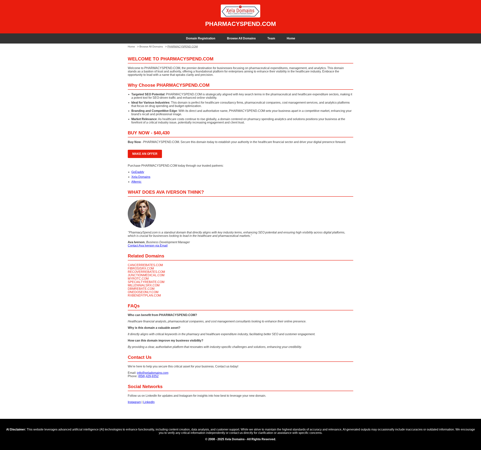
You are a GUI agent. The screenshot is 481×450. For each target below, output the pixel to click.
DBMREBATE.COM (141, 288)
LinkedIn (149, 402)
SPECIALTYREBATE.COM (146, 282)
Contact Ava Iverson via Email (148, 245)
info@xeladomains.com (152, 372)
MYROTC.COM (138, 278)
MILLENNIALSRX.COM (144, 285)
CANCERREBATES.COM (145, 265)
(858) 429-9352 (148, 376)
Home (291, 38)
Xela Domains (140, 176)
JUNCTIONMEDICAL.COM (146, 275)
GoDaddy (137, 172)
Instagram (134, 402)
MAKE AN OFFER (144, 153)
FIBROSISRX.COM (141, 268)
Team (271, 38)
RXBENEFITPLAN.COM (144, 295)
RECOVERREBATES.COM (146, 271)
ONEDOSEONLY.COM (143, 292)
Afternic (136, 181)
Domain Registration (200, 38)
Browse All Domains (241, 38)
